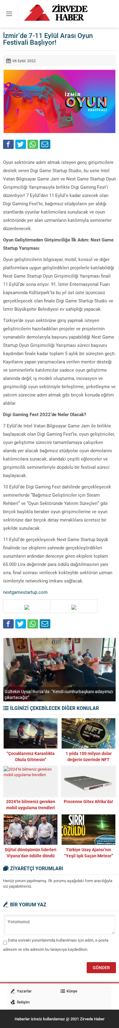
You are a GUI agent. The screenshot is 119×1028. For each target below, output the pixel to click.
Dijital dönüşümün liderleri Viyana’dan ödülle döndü (30, 853)
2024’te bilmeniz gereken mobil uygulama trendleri (30, 804)
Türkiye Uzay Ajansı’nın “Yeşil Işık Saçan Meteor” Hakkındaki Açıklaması (88, 856)
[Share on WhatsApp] (32, 144)
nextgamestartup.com (25, 592)
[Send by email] (45, 144)
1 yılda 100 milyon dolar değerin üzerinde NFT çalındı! (89, 759)
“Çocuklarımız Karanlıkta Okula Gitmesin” (30, 756)
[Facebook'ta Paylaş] (8, 144)
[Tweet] (20, 144)
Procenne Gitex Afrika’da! (88, 801)
